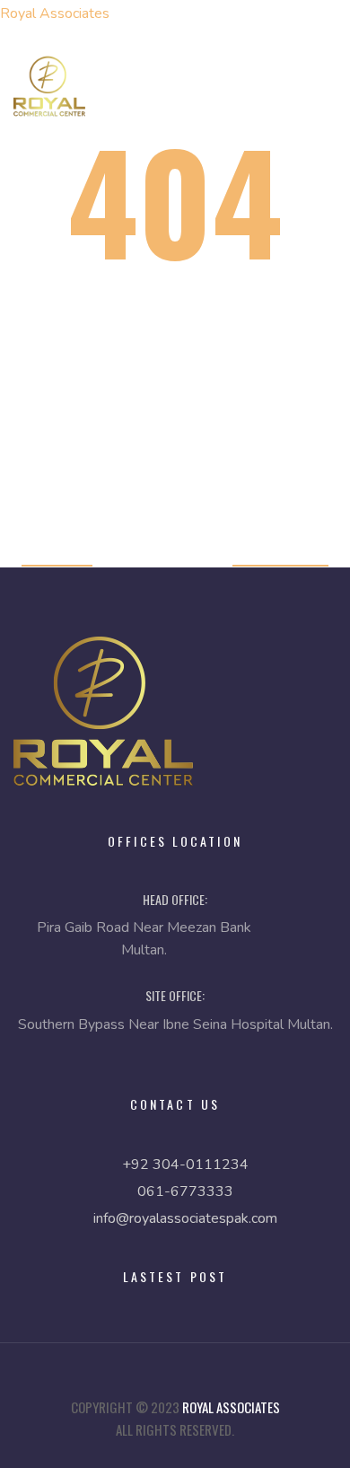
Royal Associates (54, 13)
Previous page (280, 553)
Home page (57, 553)
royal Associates (231, 1407)
